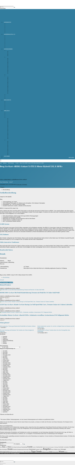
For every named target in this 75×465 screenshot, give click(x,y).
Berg (1, 185)
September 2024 (6, 366)
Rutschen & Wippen (13, 146)
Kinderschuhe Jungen (11, 106)
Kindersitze (7, 22)
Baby (4, 447)
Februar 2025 (6, 360)
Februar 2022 (6, 404)
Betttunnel (11, 82)
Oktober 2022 (6, 393)
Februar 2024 (6, 373)
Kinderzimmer (8, 49)
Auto (1, 447)
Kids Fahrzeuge (9, 117)
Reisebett (11, 71)
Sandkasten (11, 149)
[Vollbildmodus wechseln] (2, 463)
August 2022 (6, 396)
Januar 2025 (6, 361)
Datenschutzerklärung (8, 340)
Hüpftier (11, 144)
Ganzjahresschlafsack (14, 51)
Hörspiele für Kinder (10, 116)
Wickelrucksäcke (55, 451)
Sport (22, 451)
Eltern (9, 447)
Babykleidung (9, 102)
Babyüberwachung (10, 74)
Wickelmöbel (12, 73)
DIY (6, 447)
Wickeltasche (9, 43)
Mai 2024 (5, 369)
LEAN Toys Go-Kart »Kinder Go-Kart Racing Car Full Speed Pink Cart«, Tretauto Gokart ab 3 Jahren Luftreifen (36, 304)
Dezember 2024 (6, 362)
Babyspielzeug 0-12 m (11, 112)
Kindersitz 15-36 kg (10, 26)
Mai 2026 (5, 353)
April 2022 (5, 401)
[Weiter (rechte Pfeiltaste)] (2, 464)
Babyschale (8, 23)
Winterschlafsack (13, 55)
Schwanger (63, 449)
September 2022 (6, 394)
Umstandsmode (9, 108)
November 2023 (6, 376)
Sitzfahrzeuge (12, 138)
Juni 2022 (5, 398)
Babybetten (11, 61)
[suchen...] (14, 7)
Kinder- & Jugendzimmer (12, 95)
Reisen (52, 449)
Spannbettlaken (12, 93)
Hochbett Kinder (13, 63)
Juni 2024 (5, 368)
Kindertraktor (12, 134)
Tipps (33, 451)
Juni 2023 (5, 382)
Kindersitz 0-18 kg (10, 24)
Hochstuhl (11, 62)
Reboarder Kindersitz (11, 30)
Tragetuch (8, 42)
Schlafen (55, 449)
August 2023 (6, 380)
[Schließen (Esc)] (5, 463)
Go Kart (11, 121)
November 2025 (6, 355)
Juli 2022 (5, 397)
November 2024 (6, 364)
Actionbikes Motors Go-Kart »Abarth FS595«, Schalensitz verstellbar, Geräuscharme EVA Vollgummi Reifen (34, 315)
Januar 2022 (6, 405)
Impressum (5, 339)
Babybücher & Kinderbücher (12, 114)
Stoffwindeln (28, 451)
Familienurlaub (39, 447)
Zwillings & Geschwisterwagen (13, 46)
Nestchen (11, 90)
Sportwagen (8, 39)
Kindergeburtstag (20, 449)
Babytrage (8, 35)
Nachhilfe (41, 449)
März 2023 (5, 386)
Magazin (71, 157)
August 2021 (6, 410)
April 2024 (5, 370)
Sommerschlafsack (13, 54)
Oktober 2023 (6, 377)
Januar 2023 (6, 389)
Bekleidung (7, 100)
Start (1, 163)
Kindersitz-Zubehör (10, 28)
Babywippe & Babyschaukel (15, 58)
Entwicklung (14, 447)
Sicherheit (8, 97)
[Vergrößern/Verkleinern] (0, 463)
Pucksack (11, 53)
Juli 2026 (5, 351)
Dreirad (10, 120)
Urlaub (50, 451)
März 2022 (5, 402)
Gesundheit (72, 447)
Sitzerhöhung (9, 31)
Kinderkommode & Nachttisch (16, 67)
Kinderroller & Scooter (14, 133)
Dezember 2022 (6, 390)
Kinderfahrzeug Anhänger (15, 129)
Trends (39, 451)
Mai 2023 (5, 384)
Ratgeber (7, 156)
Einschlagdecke (12, 83)
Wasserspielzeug (12, 154)
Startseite (5, 336)
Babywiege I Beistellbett (14, 59)
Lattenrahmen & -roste (14, 89)
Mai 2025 (5, 357)
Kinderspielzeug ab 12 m (11, 113)
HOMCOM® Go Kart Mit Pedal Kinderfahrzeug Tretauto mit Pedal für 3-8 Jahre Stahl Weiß (29, 292)
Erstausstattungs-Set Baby (12, 101)
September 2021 (6, 409)
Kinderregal (11, 69)
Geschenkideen (66, 447)
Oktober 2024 (6, 365)
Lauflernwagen (12, 135)
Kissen (10, 86)
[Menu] (0, 160)
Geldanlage (56, 447)
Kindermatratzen (12, 85)
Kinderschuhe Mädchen (11, 105)
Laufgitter (11, 70)
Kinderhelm (11, 130)
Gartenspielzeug (12, 141)
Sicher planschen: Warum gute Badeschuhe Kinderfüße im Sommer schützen (18, 326)
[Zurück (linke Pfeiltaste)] (0, 464)
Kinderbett (11, 65)
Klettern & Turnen (13, 145)
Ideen (1, 449)
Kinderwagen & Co (9, 34)
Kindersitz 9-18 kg (10, 27)
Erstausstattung (24, 447)
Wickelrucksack (9, 44)
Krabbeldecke (12, 87)
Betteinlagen (12, 77)
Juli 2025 (5, 356)
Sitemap (5, 343)
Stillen (25, 451)
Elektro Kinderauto (13, 124)
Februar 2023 (6, 388)
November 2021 (6, 406)
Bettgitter (11, 78)
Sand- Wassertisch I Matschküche (16, 148)
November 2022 (6, 392)
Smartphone (15, 451)
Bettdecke (11, 91)
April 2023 (5, 385)
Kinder (10, 449)
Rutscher (11, 137)
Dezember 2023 (6, 374)
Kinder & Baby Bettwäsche (15, 81)
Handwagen (11, 122)
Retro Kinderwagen (10, 41)
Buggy (7, 37)
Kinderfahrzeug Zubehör (14, 128)
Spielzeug (7, 110)
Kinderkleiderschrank (14, 66)
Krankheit (37, 449)
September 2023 (6, 378)
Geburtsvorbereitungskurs (49, 447)
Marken (5, 342)
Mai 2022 (5, 400)
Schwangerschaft (4, 451)
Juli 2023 (5, 381)
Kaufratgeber (4, 449)
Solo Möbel (8, 57)
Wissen (61, 451)
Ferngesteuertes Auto (14, 125)
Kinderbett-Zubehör (10, 75)
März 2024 (5, 372)
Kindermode (9, 104)
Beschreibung (6, 189)
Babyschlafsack (9, 50)
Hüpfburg (11, 142)
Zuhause (66, 451)
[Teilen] (3, 463)
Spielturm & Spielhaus (14, 153)
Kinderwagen (9, 38)
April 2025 (5, 359)
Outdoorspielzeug (10, 140)
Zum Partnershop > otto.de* (6, 182)
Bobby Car (11, 118)
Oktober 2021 (6, 408)
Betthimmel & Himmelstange (15, 79)
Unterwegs (46, 451)
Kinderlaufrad (12, 131)
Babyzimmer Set (10, 94)
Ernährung (18, 447)
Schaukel (11, 152)
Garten (44, 447)
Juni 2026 (5, 352)
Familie (29, 447)
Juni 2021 (5, 412)
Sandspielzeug (12, 150)
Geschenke (60, 447)
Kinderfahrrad (12, 126)
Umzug (43, 451)
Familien (34, 447)
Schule (59, 449)
